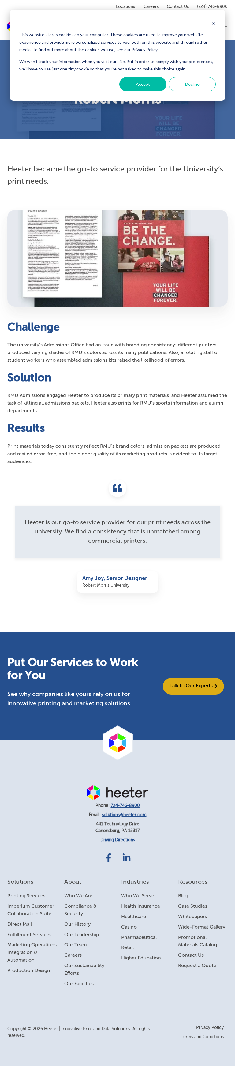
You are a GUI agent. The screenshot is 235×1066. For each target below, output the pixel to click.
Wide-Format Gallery (201, 927)
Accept (143, 84)
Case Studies (192, 906)
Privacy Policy (210, 1028)
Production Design (28, 970)
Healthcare (133, 916)
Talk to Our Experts (191, 686)
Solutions (20, 882)
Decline (192, 84)
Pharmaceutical (139, 937)
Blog (183, 896)
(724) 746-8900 (212, 7)
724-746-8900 (125, 806)
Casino (129, 927)
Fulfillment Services (29, 934)
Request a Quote (197, 965)
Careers (151, 7)
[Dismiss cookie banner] (213, 23)
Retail (127, 947)
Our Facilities (79, 983)
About (72, 882)
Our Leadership (81, 934)
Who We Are (78, 896)
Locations (125, 7)
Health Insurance (140, 906)
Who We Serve (137, 896)
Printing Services (26, 896)
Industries (135, 882)
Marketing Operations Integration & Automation (32, 953)
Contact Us (178, 7)
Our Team (75, 945)
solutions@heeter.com (124, 815)
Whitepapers (192, 916)
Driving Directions (117, 840)
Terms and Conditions (202, 1037)
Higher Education (141, 958)
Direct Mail (19, 924)
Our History (77, 924)
